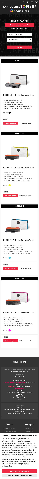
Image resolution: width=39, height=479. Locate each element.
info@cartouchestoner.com (19, 371)
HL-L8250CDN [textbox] (13, 40)
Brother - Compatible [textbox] (15, 34)
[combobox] (19, 34)
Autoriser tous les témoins (19, 471)
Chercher (19, 47)
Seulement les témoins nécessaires (19, 475)
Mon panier (29, 431)
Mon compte (29, 428)
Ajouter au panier (11, 123)
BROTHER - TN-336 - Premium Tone (18, 95)
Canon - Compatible (10, 431)
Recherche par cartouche (19, 28)
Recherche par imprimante (19, 25)
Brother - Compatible (9, 428)
